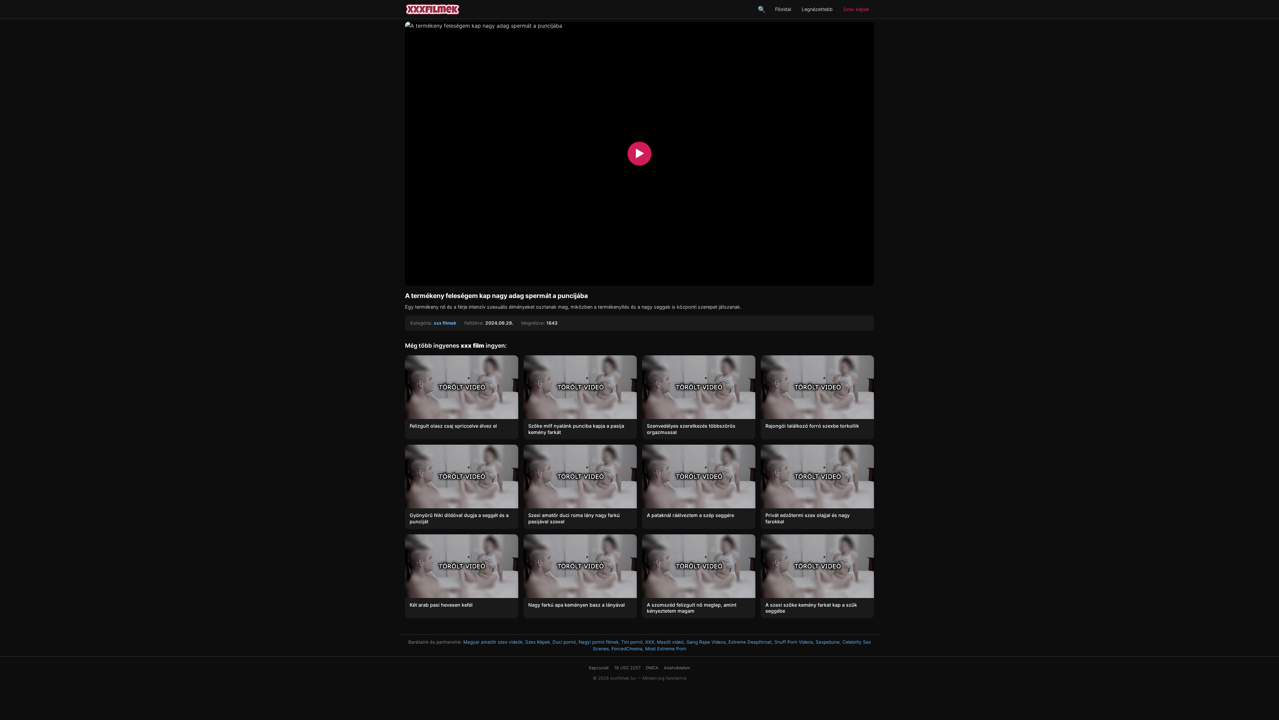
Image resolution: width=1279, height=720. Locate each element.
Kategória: (421, 323)
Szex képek (856, 9)
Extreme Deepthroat (750, 642)
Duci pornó (564, 642)
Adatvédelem (677, 667)
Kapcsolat (599, 667)
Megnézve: (533, 323)
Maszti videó (670, 642)
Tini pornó (631, 642)
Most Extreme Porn (665, 648)
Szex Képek (537, 642)
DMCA (652, 667)
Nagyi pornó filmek (599, 642)
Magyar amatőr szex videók (493, 642)
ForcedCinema (627, 648)
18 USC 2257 (627, 667)
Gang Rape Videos (706, 642)
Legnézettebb (817, 9)
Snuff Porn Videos (793, 642)
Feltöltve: (474, 323)
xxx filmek (445, 323)
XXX (649, 642)
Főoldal (783, 9)
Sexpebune (828, 642)
